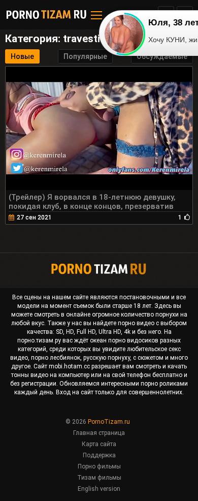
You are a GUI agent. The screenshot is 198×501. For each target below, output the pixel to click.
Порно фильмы (99, 466)
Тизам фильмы (99, 477)
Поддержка (99, 455)
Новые (22, 56)
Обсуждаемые (162, 56)
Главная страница (99, 432)
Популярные (85, 56)
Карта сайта (99, 444)
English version (99, 488)
